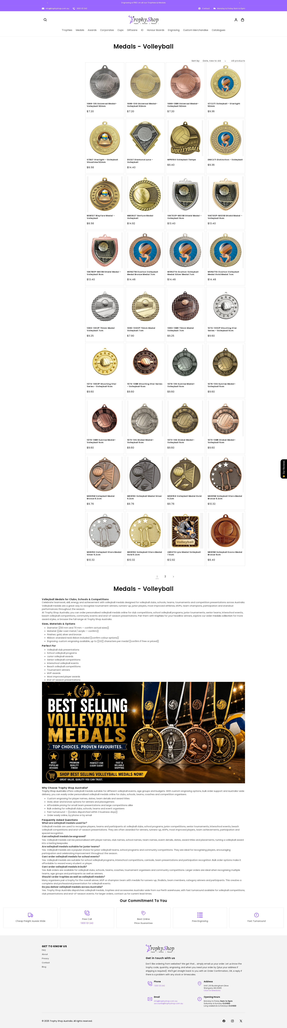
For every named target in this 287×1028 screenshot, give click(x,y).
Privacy (45, 958)
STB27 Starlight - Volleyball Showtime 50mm (102, 161)
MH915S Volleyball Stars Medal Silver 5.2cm (104, 553)
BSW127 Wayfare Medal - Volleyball (101, 217)
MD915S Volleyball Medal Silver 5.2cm (144, 497)
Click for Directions (212, 990)
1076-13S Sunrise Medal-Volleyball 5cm (181, 385)
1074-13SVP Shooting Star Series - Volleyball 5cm (222, 329)
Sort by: (196, 60)
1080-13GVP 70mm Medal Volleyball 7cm (141, 329)
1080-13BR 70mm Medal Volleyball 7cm (180, 329)
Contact (46, 962)
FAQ (44, 950)
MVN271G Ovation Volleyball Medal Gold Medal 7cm (223, 273)
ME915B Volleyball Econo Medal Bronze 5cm (225, 553)
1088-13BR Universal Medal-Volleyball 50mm (183, 105)
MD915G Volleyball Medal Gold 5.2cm (184, 497)
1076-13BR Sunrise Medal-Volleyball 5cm (101, 441)
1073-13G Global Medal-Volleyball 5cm (180, 441)
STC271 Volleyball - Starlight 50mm (224, 105)
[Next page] (173, 576)
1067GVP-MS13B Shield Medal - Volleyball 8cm (225, 217)
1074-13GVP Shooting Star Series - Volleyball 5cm (101, 385)
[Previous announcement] (47, 3)
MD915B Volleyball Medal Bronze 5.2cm (101, 497)
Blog (44, 966)
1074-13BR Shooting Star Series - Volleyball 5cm (144, 385)
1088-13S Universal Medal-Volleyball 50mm (102, 105)
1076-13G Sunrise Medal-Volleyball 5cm (222, 385)
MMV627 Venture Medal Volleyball (140, 217)
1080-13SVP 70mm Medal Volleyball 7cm (101, 329)
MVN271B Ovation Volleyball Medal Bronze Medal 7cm (142, 273)
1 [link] (157, 576)
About (45, 954)
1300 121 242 (82, 8)
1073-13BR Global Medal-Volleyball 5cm (222, 441)
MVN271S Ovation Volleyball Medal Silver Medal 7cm (183, 273)
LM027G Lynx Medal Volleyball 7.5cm (184, 553)
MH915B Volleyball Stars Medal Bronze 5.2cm (225, 497)
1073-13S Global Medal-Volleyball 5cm (140, 441)
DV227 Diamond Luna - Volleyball (140, 161)
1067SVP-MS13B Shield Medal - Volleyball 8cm (184, 217)
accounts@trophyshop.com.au (168, 1003)
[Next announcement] (239, 3)
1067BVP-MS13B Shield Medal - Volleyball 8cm (104, 273)
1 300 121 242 (159, 985)
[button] (45, 19)
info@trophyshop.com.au (57, 8)
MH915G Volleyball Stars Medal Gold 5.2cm (144, 553)
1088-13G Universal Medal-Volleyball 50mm (142, 105)
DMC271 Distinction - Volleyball (225, 160)
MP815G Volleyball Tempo (181, 160)
